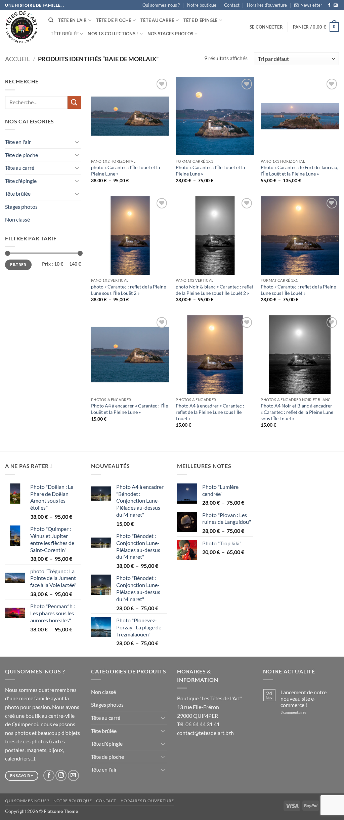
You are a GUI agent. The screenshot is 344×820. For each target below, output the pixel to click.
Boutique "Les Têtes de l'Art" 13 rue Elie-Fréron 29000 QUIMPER (209, 706)
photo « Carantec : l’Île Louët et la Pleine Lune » (125, 170)
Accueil (17, 59)
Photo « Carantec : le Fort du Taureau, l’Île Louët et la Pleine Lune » (299, 170)
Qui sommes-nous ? (161, 5)
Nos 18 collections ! (113, 33)
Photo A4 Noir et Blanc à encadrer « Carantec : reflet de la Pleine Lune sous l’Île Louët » (297, 412)
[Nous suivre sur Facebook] (329, 5)
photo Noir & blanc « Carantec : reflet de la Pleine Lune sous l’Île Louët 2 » (214, 290)
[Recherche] (50, 20)
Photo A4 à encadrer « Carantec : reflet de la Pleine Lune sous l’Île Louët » (210, 412)
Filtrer (18, 264)
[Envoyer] (74, 102)
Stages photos (21, 206)
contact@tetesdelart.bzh (205, 733)
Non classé (17, 219)
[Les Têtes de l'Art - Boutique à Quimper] (21, 27)
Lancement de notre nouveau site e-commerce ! (304, 698)
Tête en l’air (72, 20)
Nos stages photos (170, 33)
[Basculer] (77, 142)
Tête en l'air (18, 142)
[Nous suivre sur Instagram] (61, 775)
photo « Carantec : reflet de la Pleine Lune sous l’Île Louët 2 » (128, 290)
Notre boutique (201, 5)
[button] (308, 5)
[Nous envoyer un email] (336, 5)
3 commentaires (302, 712)
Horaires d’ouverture (267, 5)
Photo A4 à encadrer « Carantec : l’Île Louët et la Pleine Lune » (129, 409)
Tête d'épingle (21, 181)
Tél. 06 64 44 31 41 (198, 724)
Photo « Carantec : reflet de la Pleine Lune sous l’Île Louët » (298, 290)
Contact (232, 5)
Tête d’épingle (200, 20)
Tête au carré (157, 20)
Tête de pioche (113, 20)
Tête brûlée (65, 33)
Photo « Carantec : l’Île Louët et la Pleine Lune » (210, 170)
